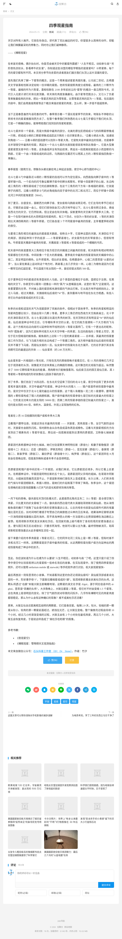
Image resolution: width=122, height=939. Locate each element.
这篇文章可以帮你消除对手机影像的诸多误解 (30, 715)
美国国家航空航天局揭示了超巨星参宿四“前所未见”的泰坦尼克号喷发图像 (24, 822)
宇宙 (47, 701)
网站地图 (68, 927)
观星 (74, 701)
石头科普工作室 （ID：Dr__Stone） (52, 651)
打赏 (72, 660)
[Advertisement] (61, 737)
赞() (83, 32)
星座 (56, 701)
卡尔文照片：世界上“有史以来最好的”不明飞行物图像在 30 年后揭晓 (61, 822)
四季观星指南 (61, 25)
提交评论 (106, 885)
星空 (65, 701)
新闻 (5, 11)
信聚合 (61, 4)
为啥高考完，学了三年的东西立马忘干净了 (93, 715)
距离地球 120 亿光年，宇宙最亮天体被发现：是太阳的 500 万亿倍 (24, 788)
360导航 (61, 921)
